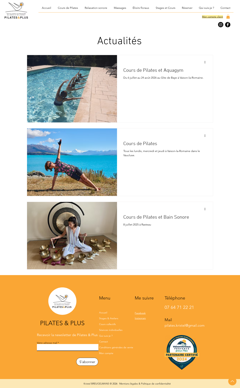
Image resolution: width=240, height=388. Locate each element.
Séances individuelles (110, 330)
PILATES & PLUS (62, 323)
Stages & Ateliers (108, 318)
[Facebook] (227, 24)
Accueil (103, 312)
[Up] (232, 381)
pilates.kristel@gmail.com (185, 325)
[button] (95, 8)
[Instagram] (220, 24)
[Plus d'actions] (206, 62)
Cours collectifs (107, 324)
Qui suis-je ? (105, 335)
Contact (103, 341)
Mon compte (106, 353)
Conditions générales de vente (113, 347)
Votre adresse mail (47, 343)
